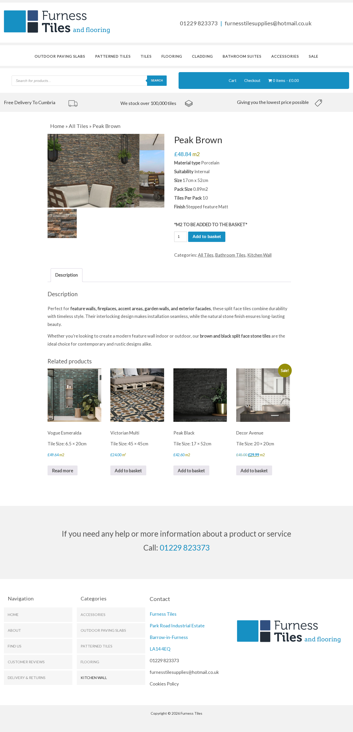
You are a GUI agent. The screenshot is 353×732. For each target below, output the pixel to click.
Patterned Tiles (113, 56)
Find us (14, 646)
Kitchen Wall (259, 255)
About (14, 630)
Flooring (90, 662)
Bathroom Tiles (230, 255)
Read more (62, 470)
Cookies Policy (164, 684)
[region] (60, 103)
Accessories (285, 56)
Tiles (146, 56)
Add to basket (207, 236)
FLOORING (172, 56)
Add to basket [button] (128, 470)
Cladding (202, 56)
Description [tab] (66, 275)
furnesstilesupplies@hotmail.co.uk (268, 23)
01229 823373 (199, 23)
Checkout (252, 80)
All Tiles (78, 126)
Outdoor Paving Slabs (60, 56)
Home (57, 126)
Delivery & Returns (26, 677)
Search (157, 80)
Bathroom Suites (242, 56)
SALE (313, 56)
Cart (232, 80)
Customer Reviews (26, 662)
